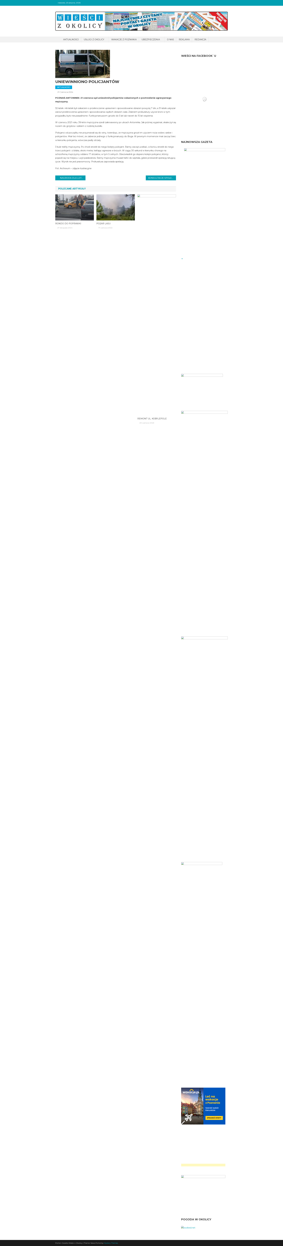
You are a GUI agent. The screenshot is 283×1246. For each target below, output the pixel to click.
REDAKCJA (200, 39)
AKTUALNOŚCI (71, 39)
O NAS (170, 39)
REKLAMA (184, 39)
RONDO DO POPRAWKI (68, 223)
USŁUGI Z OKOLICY (94, 39)
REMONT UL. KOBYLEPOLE (152, 418)
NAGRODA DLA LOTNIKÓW (72, 178)
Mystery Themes (111, 1243)
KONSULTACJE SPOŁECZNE (162, 178)
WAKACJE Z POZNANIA (124, 39)
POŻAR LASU (103, 223)
